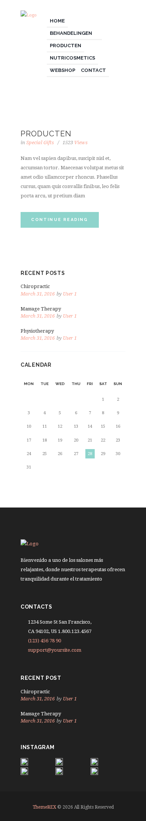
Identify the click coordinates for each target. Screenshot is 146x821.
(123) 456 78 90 (44, 640)
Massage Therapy (41, 309)
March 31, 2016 (38, 294)
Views (75, 142)
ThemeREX (44, 807)
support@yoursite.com (54, 650)
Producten (46, 133)
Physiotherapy (37, 331)
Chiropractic (35, 286)
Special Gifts (40, 142)
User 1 (70, 294)
